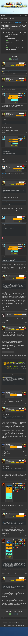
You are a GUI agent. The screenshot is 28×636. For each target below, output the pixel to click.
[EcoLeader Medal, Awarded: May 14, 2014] (19, 94)
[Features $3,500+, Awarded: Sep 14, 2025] (23, 489)
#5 (26, 161)
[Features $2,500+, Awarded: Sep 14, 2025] (19, 489)
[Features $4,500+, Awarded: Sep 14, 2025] (13, 491)
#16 (26, 479)
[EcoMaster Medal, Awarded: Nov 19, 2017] (21, 94)
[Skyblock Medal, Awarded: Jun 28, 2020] (21, 484)
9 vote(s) (17, 40)
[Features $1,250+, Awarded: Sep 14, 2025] (13, 489)
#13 (26, 403)
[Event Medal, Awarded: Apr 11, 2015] (24, 95)
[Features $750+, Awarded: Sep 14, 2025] (23, 488)
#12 (26, 387)
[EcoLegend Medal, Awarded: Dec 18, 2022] (23, 94)
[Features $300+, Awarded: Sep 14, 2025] (15, 488)
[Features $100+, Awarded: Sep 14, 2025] (21, 486)
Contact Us (5, 622)
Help (5, 625)
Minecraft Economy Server (14, 622)
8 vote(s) (17, 47)
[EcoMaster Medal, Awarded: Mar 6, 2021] (15, 484)
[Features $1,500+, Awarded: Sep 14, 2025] (15, 489)
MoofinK (4, 173)
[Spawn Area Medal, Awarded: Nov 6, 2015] (19, 97)
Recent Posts (11, 18)
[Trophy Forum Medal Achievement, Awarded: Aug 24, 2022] (25, 394)
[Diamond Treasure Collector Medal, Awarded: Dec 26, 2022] (24, 94)
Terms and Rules (11, 625)
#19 (26, 573)
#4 (26, 132)
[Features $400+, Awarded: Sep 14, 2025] (17, 488)
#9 (26, 271)
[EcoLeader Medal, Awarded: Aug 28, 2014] (13, 484)
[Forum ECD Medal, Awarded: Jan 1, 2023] (19, 95)
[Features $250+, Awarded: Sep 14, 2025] (13, 488)
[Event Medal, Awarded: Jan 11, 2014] (25, 63)
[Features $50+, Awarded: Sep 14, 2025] (17, 486)
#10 (26, 309)
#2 (26, 89)
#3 (26, 108)
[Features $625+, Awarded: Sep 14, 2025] (21, 488)
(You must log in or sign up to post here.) (14, 611)
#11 (26, 322)
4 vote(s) (17, 50)
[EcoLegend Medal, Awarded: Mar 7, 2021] (17, 484)
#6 (26, 177)
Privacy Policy (19, 625)
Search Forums (4, 18)
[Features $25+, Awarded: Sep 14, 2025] (15, 486)
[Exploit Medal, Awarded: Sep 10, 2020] (25, 168)
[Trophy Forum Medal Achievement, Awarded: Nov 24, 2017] (25, 65)
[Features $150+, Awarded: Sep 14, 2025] (23, 486)
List (8, 71)
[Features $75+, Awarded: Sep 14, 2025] (19, 486)
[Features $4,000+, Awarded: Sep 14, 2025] (24, 489)
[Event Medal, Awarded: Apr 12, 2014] (23, 392)
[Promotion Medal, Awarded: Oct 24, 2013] (23, 394)
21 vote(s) (17, 43)
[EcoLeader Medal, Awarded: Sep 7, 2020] (25, 166)
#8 (26, 240)
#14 (26, 439)
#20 (26, 606)
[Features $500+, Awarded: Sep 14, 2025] (19, 488)
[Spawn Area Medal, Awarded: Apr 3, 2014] (25, 392)
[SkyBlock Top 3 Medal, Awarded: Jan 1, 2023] (23, 95)
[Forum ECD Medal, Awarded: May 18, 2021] (19, 484)
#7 (26, 212)
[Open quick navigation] (26, 22)
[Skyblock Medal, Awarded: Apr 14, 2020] (23, 168)
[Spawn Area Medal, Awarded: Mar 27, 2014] (24, 484)
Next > (16, 59)
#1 (26, 73)
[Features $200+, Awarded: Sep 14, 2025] (24, 486)
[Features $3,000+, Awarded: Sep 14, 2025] (21, 489)
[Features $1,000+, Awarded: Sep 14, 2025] (24, 488)
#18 (26, 535)
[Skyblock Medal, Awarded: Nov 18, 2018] (21, 95)
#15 (26, 455)
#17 (26, 509)
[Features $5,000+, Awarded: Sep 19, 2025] (15, 491)
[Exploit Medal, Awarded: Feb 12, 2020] (13, 486)
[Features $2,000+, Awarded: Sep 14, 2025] (17, 489)
